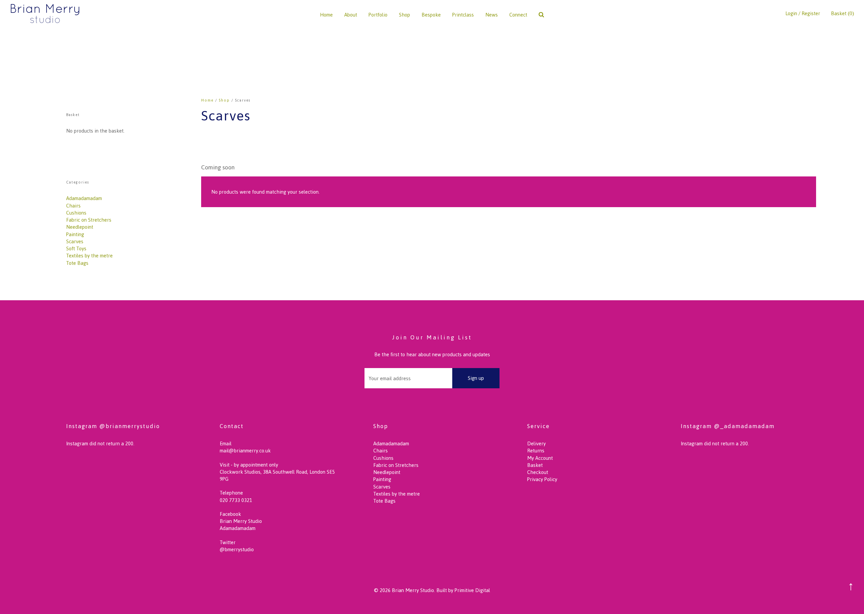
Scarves (74, 241)
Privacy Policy (542, 479)
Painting (75, 234)
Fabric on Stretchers (88, 220)
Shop (404, 14)
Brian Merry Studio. (413, 590)
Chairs (73, 206)
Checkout (537, 472)
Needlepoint (79, 227)
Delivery (536, 443)
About (350, 14)
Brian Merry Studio (241, 521)
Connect (518, 14)
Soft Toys (76, 248)
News (491, 14)
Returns (535, 450)
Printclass (463, 14)
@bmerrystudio (237, 549)
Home (326, 14)
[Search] (541, 14)
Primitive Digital (472, 590)
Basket (535, 465)
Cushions (76, 213)
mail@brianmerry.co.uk (245, 450)
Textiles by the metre (89, 255)
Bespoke (431, 14)
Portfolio (378, 14)
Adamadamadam (84, 198)
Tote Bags (77, 263)
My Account (540, 458)
